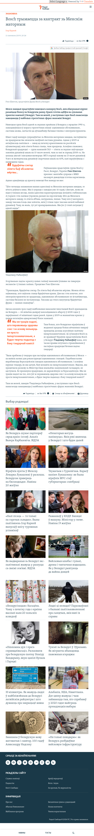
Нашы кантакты (55, 807)
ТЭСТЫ (48, 833)
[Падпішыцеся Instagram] (42, 762)
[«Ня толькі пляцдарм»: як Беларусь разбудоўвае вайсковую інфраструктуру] (68, 723)
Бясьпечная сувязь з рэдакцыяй (61, 802)
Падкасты (10, 783)
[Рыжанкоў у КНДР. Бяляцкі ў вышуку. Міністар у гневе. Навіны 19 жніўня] (68, 501)
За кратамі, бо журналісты (59, 788)
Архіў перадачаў (55, 779)
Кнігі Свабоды (12, 788)
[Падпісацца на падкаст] (30, 762)
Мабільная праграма (15, 812)
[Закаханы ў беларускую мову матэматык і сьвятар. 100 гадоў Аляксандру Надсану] (26, 723)
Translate (88, 2)
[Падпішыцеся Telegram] (47, 762)
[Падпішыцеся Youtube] (25, 762)
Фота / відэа (53, 783)
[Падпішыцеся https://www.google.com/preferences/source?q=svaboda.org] (8, 762)
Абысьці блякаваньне (15, 807)
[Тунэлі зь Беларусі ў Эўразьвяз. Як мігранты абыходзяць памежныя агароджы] (68, 632)
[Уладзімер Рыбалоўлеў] (47, 272)
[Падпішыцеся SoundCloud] (36, 762)
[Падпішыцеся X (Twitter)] (19, 762)
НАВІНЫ (22, 833)
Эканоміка (11, 14)
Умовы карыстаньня (57, 812)
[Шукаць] (73, 833)
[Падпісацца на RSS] (53, 762)
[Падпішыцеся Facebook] (13, 762)
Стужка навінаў (13, 779)
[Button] (68, 41)
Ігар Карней (11, 31)
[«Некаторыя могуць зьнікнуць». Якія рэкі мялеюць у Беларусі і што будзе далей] (68, 419)
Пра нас (9, 802)
